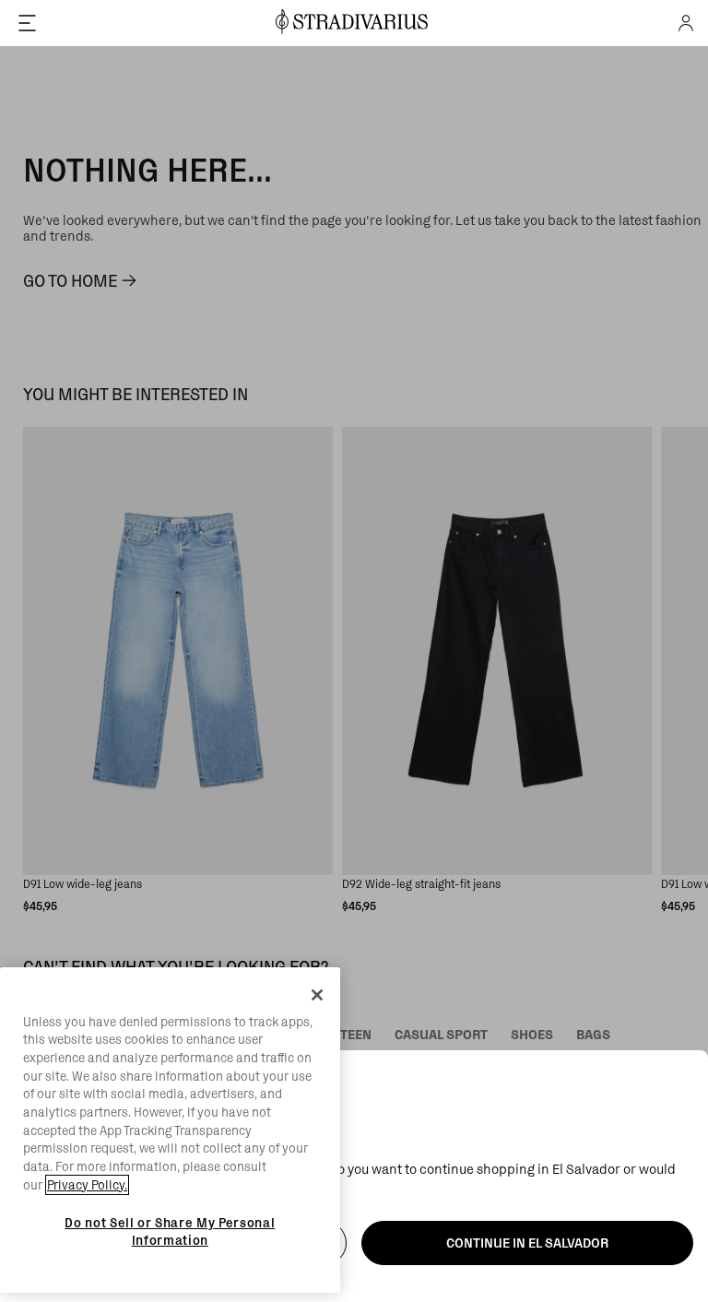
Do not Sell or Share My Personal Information (170, 1231)
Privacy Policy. (87, 1185)
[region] (170, 1130)
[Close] (317, 995)
